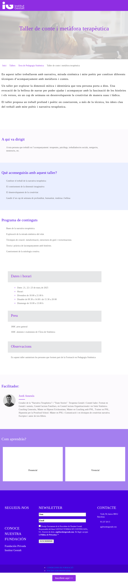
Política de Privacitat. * (49, 535)
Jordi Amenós (26, 395)
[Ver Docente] (9, 400)
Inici (4, 65)
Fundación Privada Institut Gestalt (15, 548)
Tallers (12, 65)
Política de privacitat (59, 571)
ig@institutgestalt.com (65, 532)
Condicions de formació (60, 567)
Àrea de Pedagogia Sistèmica (31, 65)
